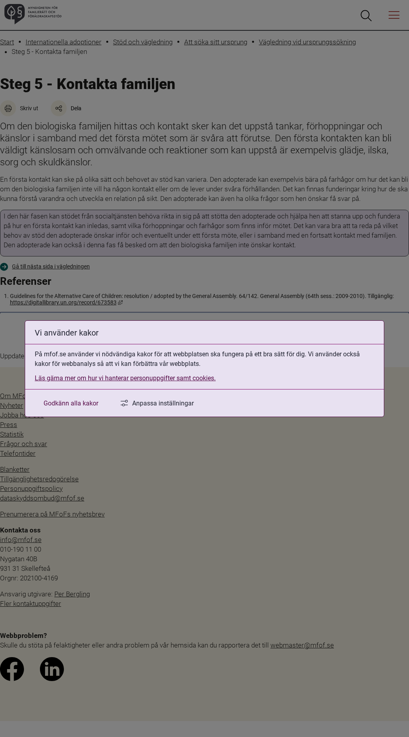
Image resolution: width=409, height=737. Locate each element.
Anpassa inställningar (163, 403)
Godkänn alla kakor (71, 403)
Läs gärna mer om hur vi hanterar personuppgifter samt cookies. (125, 377)
